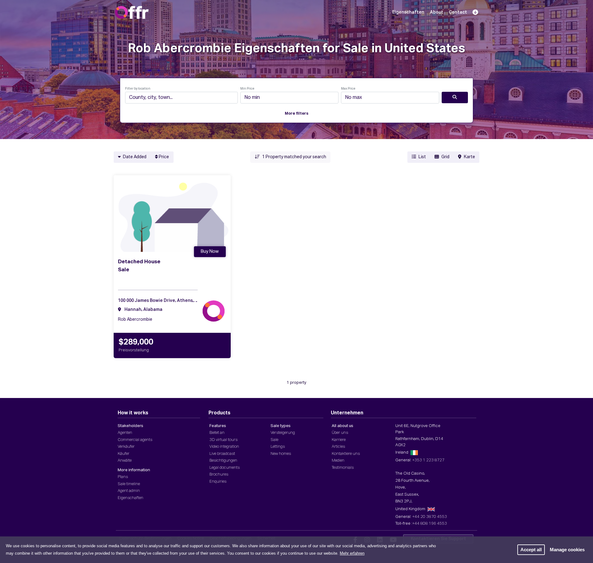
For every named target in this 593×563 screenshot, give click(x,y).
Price (163, 157)
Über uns (340, 433)
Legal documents (224, 468)
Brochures (218, 474)
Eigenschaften (408, 12)
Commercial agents (135, 440)
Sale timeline (129, 484)
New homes (281, 454)
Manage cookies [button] (567, 549)
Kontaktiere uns (346, 454)
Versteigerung (283, 433)
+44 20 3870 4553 (429, 517)
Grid (445, 157)
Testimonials (343, 468)
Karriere (339, 440)
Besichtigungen (223, 461)
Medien (338, 461)
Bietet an (217, 433)
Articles (338, 447)
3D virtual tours (223, 440)
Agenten (125, 433)
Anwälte (125, 461)
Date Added (134, 157)
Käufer (123, 454)
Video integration (224, 447)
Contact (458, 12)
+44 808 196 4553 (429, 524)
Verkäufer (126, 447)
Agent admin (129, 491)
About (436, 12)
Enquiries (217, 482)
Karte (469, 157)
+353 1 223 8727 (428, 460)
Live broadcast (222, 454)
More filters (297, 114)
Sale (274, 440)
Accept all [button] (531, 549)
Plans (123, 477)
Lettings (278, 447)
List (422, 157)
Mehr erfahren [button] (352, 553)
